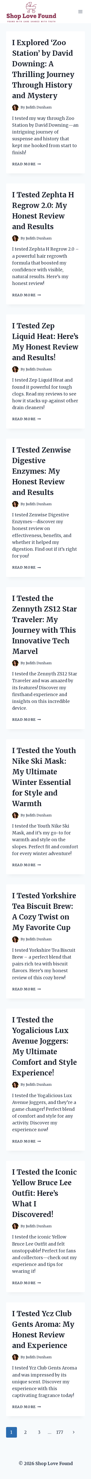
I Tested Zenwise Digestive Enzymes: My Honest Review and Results (41, 471)
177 (59, 1432)
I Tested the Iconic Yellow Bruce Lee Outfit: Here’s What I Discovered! (44, 1193)
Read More (26, 164)
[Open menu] (80, 11)
